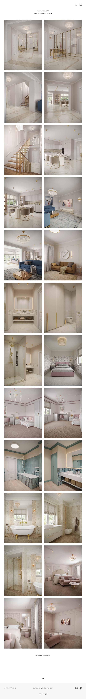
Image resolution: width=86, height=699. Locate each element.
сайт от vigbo (43, 694)
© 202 (6, 688)
